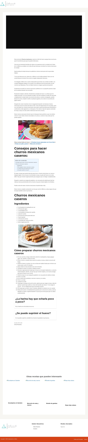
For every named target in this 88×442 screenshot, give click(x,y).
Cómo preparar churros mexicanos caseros (25, 167)
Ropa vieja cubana (70, 405)
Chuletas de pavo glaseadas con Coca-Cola (43, 142)
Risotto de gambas (51, 403)
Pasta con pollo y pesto (22, 143)
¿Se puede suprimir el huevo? (23, 170)
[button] (9, 61)
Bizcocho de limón (35, 143)
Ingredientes (19, 165)
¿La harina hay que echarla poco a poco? (25, 168)
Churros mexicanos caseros (22, 164)
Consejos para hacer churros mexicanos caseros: (26, 162)
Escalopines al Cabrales (15, 403)
